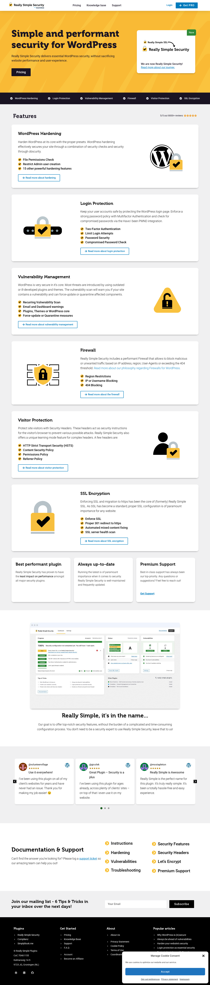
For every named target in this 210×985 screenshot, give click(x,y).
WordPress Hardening (39, 133)
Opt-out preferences (150, 979)
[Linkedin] (24, 972)
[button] (203, 955)
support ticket (88, 858)
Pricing (77, 5)
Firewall (88, 350)
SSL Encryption (95, 493)
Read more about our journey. (158, 67)
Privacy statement (169, 979)
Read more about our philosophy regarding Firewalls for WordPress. (137, 368)
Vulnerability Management (44, 276)
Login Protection (96, 203)
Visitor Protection (35, 420)
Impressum (184, 979)
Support (116, 5)
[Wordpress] (16, 972)
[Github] (32, 972)
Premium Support (157, 564)
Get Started (68, 928)
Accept (165, 971)
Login (169, 5)
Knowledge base (96, 5)
